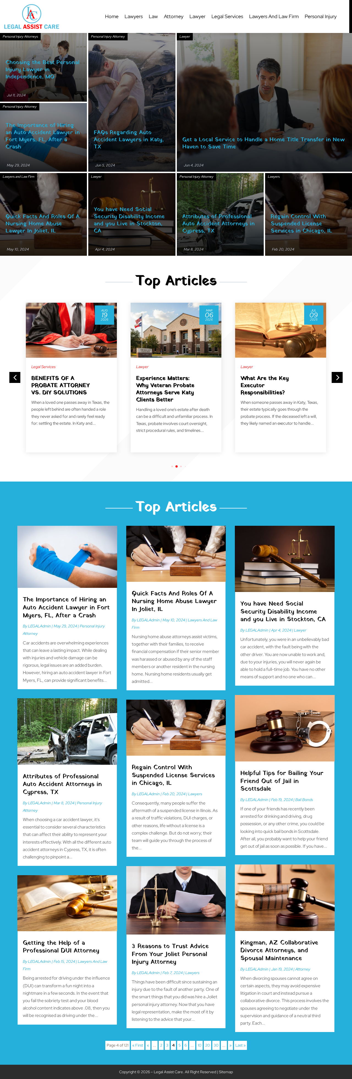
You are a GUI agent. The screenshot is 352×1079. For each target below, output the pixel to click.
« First (137, 1045)
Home (112, 16)
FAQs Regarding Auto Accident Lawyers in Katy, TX (129, 140)
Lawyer (197, 16)
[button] (337, 377)
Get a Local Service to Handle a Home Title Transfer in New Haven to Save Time (263, 143)
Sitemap (226, 1071)
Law (153, 16)
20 (207, 1045)
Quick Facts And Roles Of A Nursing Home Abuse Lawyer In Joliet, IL (42, 224)
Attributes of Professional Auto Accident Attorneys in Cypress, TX (218, 224)
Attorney (173, 16)
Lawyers (134, 16)
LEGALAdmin (39, 626)
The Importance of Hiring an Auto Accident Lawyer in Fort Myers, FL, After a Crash (43, 136)
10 (199, 1045)
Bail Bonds (304, 799)
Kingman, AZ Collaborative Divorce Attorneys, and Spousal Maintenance (279, 950)
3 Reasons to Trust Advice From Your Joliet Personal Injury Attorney (170, 954)
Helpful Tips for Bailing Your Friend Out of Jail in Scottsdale (281, 781)
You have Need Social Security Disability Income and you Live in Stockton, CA (129, 220)
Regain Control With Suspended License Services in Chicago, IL (301, 224)
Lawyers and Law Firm (274, 16)
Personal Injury (321, 16)
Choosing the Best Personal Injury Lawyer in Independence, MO (42, 70)
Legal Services (227, 16)
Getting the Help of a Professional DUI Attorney (61, 947)
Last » (240, 1045)
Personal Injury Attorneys (20, 36)
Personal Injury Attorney (108, 36)
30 (216, 1045)
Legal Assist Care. (169, 1071)
